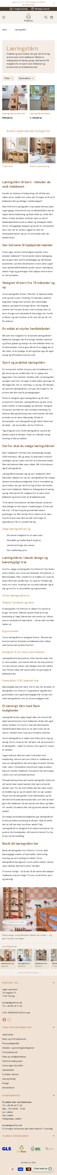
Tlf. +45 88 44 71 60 (12, 1006)
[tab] (52, 929)
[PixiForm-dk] (28, 17)
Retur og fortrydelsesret (14, 1039)
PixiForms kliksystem (12, 1061)
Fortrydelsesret (9, 1052)
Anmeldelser (8, 1087)
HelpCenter (7, 1034)
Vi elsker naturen (10, 1074)
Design (5, 1083)
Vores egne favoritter (12, 1065)
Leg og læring (8, 1078)
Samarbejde (8, 1069)
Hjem (4, 29)
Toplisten (7, 166)
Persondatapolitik (10, 1043)
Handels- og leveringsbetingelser (18, 1047)
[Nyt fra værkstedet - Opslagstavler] (28, 909)
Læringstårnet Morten (13, 113)
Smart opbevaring (39, 166)
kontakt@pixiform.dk (12, 1002)
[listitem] (7, 959)
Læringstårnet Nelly (40, 113)
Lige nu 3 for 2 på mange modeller (28, 3)
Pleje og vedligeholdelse (14, 1056)
